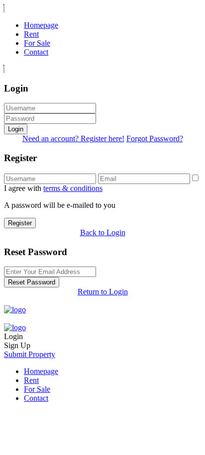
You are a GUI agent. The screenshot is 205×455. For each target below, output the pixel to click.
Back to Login (102, 232)
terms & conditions (72, 188)
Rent (31, 34)
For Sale (37, 43)
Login (15, 129)
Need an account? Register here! (73, 138)
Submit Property (29, 354)
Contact (36, 52)
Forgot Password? (154, 138)
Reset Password (31, 282)
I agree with (53, 188)
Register (20, 223)
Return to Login (103, 291)
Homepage (41, 25)
